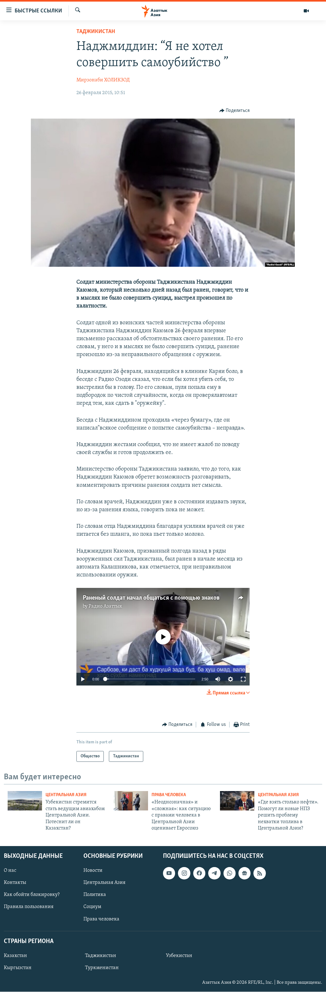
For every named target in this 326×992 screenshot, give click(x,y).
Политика (94, 895)
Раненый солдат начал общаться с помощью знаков (151, 598)
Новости (93, 870)
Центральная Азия (66, 795)
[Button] (234, 111)
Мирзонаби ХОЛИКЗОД (103, 80)
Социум (92, 907)
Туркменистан (102, 967)
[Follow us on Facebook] (199, 873)
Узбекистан (179, 955)
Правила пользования (28, 907)
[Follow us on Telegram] (214, 873)
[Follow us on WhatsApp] (229, 873)
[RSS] (259, 873)
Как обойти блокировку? (32, 895)
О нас (10, 870)
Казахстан (15, 955)
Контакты (15, 882)
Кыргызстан (18, 967)
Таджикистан (95, 32)
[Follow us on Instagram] (184, 873)
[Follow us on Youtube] (169, 873)
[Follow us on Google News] (244, 873)
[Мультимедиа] (306, 10)
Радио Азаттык (105, 606)
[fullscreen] (243, 679)
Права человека (169, 795)
